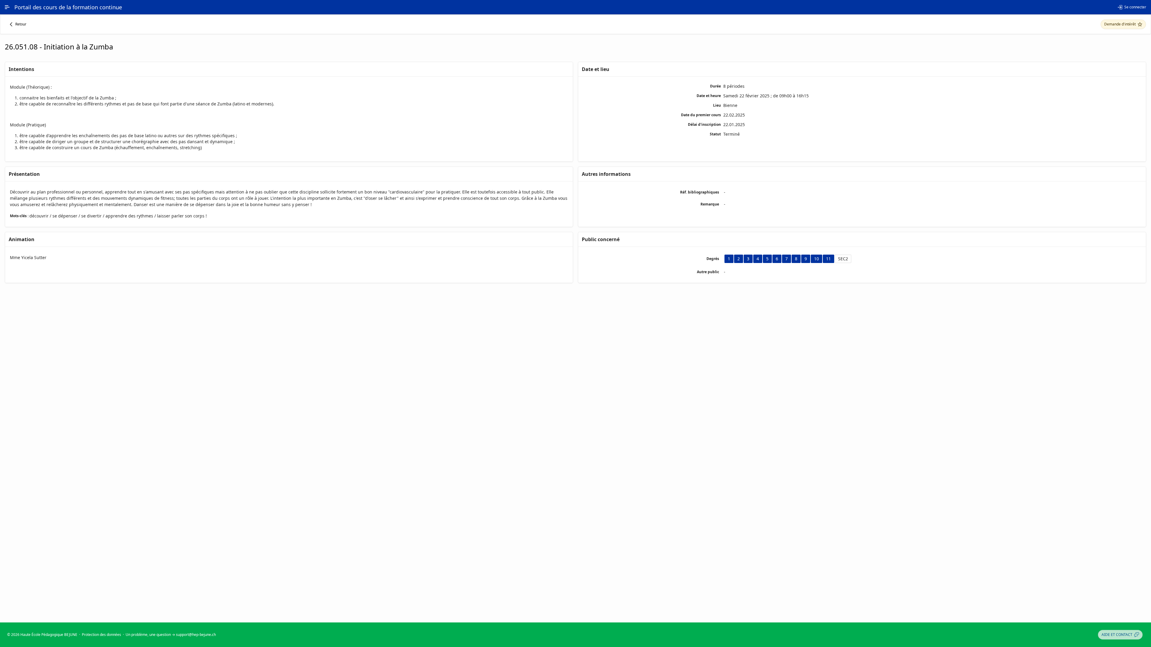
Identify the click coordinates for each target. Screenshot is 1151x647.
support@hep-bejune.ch (196, 634)
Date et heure (709, 95)
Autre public (708, 271)
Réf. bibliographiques (699, 192)
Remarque (709, 204)
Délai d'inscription (704, 124)
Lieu (717, 105)
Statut (715, 134)
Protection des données (101, 634)
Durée (715, 86)
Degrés (712, 258)
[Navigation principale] (7, 7)
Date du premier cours (701, 114)
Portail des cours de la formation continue (68, 7)
